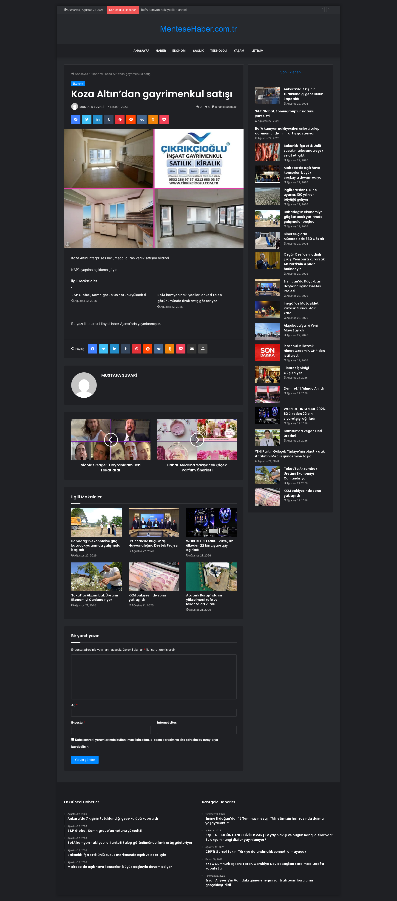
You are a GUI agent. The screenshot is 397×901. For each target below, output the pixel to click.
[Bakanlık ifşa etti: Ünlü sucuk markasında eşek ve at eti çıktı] (267, 152)
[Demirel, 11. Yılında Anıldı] (267, 394)
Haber (161, 50)
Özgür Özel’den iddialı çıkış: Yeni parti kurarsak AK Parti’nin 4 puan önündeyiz (304, 261)
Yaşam (239, 50)
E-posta (78, 722)
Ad (74, 705)
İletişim (257, 50)
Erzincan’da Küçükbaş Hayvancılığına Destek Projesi (153, 543)
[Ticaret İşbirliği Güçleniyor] (267, 374)
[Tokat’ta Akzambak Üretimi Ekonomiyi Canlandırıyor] (96, 576)
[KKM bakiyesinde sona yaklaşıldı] (154, 576)
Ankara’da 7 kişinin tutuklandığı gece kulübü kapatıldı (305, 94)
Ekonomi (179, 50)
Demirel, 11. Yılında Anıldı (304, 388)
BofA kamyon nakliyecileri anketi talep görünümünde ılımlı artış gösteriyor (193, 9)
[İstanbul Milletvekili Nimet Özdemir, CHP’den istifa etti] (267, 352)
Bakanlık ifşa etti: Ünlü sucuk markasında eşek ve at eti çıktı (303, 150)
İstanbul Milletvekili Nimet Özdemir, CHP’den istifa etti (304, 351)
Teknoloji (218, 50)
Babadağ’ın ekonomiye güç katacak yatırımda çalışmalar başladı (96, 545)
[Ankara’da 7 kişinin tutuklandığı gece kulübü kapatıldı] (267, 95)
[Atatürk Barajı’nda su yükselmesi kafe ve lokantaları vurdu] (211, 576)
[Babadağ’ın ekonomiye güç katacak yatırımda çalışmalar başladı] (96, 522)
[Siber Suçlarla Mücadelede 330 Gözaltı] (267, 240)
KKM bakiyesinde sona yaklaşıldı (147, 597)
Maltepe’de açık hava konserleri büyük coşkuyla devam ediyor (303, 172)
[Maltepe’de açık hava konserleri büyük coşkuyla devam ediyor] (267, 174)
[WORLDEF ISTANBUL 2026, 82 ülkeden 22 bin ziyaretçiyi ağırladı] (211, 522)
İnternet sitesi (167, 722)
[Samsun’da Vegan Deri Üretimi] (267, 437)
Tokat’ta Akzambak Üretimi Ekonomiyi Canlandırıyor (94, 597)
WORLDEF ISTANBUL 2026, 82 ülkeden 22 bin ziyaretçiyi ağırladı (209, 545)
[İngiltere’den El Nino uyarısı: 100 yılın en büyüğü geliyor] (267, 196)
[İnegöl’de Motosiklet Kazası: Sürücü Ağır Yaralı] (267, 309)
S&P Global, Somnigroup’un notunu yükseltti (108, 295)
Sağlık (198, 50)
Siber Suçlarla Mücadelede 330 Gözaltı (304, 236)
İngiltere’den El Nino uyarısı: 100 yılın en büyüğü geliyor (300, 195)
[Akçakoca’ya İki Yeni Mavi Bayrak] (267, 331)
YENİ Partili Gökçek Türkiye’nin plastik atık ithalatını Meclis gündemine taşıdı (290, 454)
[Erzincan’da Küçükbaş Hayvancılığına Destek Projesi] (154, 522)
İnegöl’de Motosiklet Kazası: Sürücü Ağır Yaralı (301, 308)
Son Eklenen (290, 72)
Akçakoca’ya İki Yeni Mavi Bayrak (301, 328)
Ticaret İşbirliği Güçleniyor (296, 370)
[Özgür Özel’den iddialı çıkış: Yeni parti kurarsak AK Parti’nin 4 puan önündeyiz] (267, 260)
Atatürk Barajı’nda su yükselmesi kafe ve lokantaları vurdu (204, 599)
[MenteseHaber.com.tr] (198, 28)
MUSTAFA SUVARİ (91, 106)
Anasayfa (141, 50)
